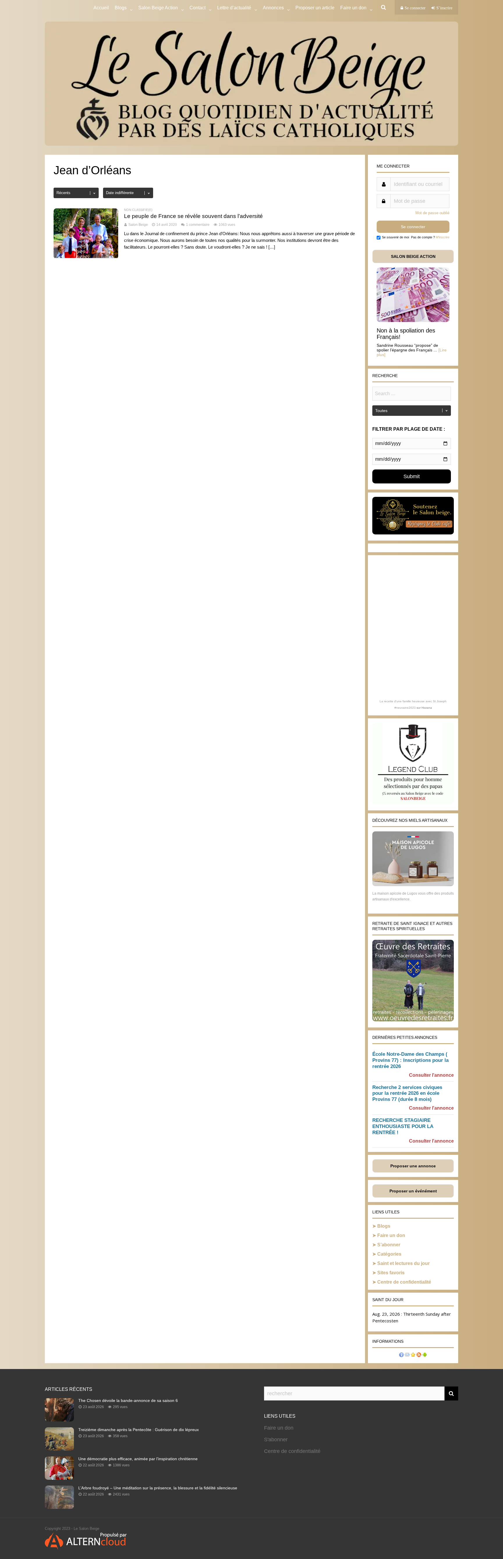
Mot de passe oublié (432, 213)
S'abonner (276, 1439)
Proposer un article (314, 7)
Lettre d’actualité (234, 7)
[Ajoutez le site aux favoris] (413, 1355)
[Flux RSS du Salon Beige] (419, 1355)
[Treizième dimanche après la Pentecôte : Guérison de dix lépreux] (59, 1449)
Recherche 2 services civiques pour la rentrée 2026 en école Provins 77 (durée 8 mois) (407, 1093)
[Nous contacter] (407, 1355)
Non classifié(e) (138, 210)
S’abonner (388, 1244)
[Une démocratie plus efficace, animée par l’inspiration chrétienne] (59, 1478)
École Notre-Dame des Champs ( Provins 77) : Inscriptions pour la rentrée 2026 (410, 1060)
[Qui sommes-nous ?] (401, 1355)
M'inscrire (442, 237)
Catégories (389, 1254)
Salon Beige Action (158, 7)
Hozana (426, 707)
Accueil (101, 7)
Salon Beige (138, 225)
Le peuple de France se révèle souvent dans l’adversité (193, 216)
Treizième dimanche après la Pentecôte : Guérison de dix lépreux (138, 1429)
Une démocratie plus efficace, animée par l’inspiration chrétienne (138, 1458)
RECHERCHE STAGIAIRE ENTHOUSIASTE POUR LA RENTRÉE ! (402, 1126)
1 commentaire (198, 225)
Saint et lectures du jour (403, 1263)
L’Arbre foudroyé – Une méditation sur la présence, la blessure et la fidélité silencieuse (157, 1488)
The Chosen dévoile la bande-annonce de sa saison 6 (128, 1400)
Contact (197, 7)
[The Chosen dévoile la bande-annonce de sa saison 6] (59, 1420)
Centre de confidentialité (404, 1282)
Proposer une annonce (413, 1166)
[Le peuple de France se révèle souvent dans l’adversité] (86, 257)
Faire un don (391, 1235)
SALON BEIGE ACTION (413, 256)
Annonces (273, 7)
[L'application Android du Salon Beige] (424, 1355)
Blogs (121, 7)
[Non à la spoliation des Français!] (413, 320)
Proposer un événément (413, 1191)
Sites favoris (391, 1272)
